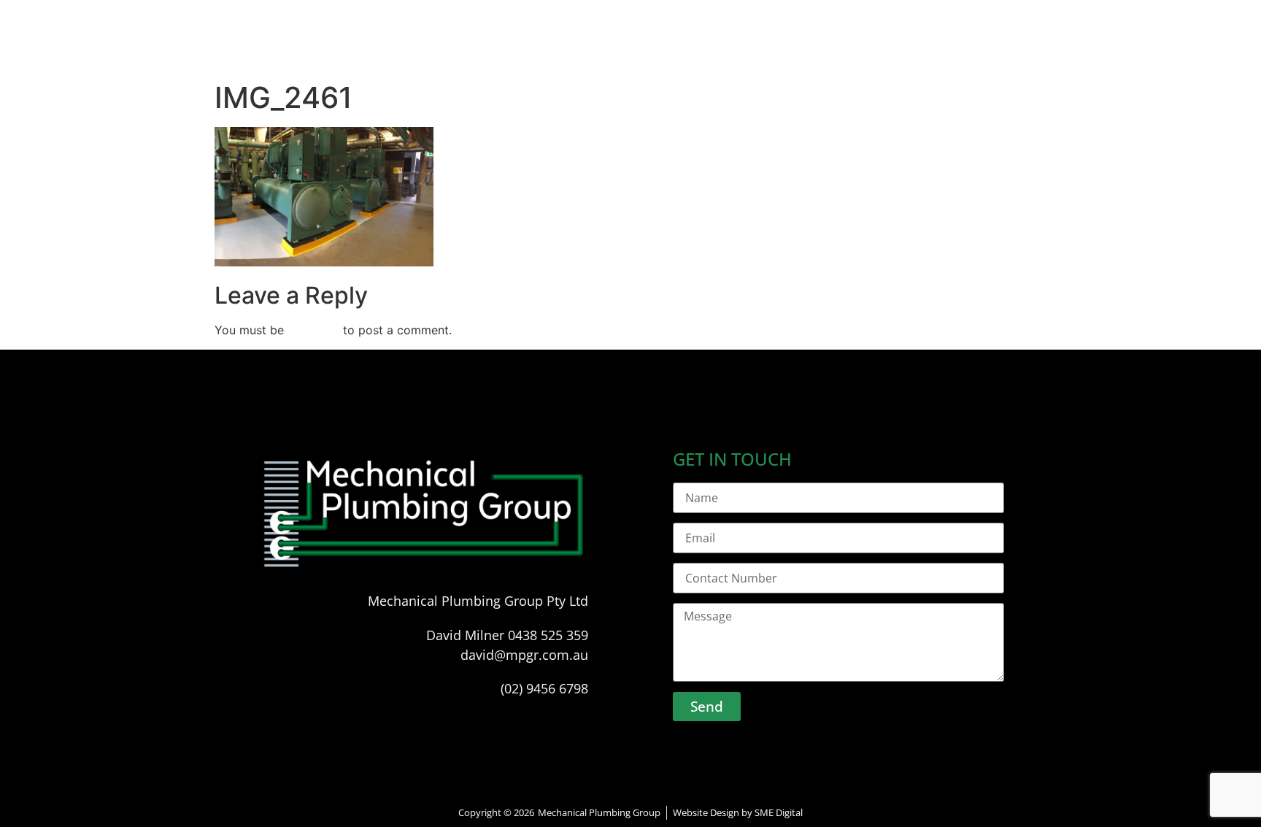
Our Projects (705, 49)
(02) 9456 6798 (544, 688)
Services (609, 49)
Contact (803, 49)
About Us (524, 49)
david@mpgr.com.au (524, 654)
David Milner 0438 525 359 (507, 635)
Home (448, 49)
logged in (313, 330)
